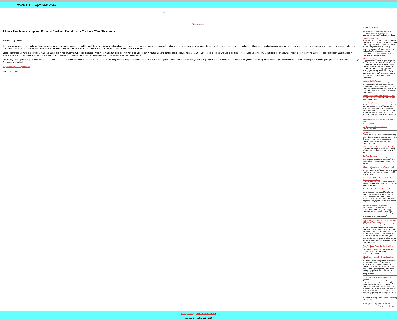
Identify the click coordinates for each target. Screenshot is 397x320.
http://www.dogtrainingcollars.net (16, 67)
